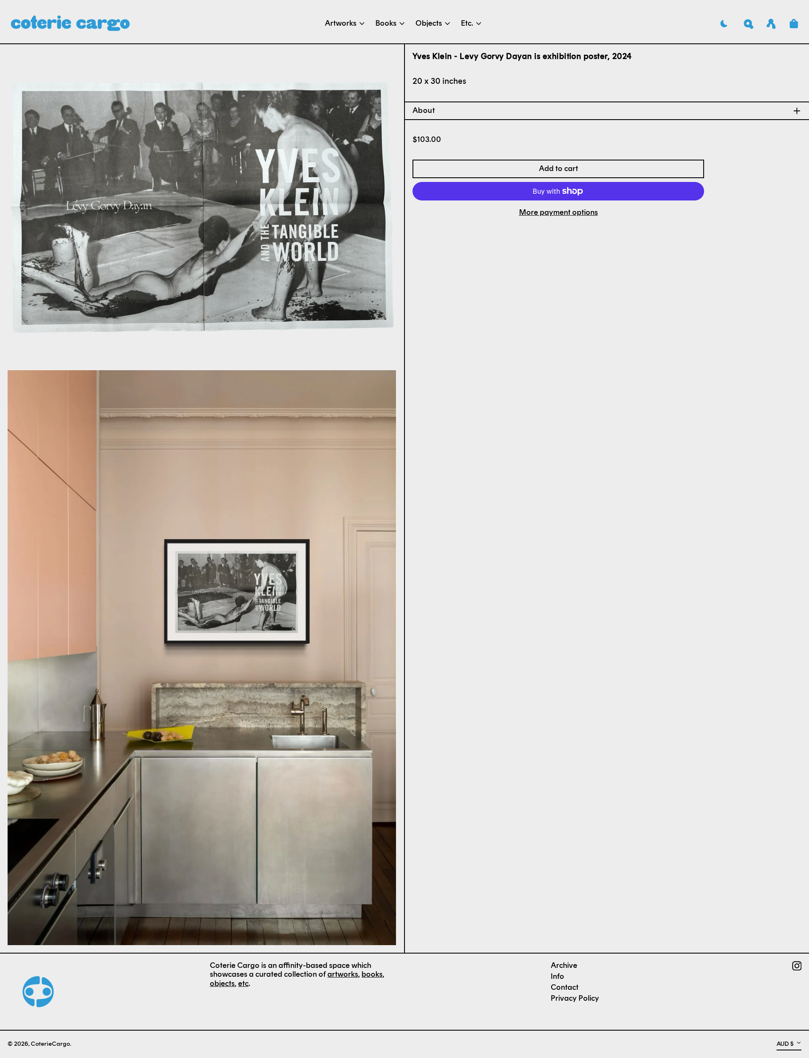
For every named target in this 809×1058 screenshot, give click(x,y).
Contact (565, 987)
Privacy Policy (575, 998)
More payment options (558, 212)
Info (557, 976)
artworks (342, 974)
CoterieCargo (50, 1043)
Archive (564, 965)
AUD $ (785, 1043)
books (372, 974)
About (424, 110)
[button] (748, 23)
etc (243, 983)
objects (222, 983)
